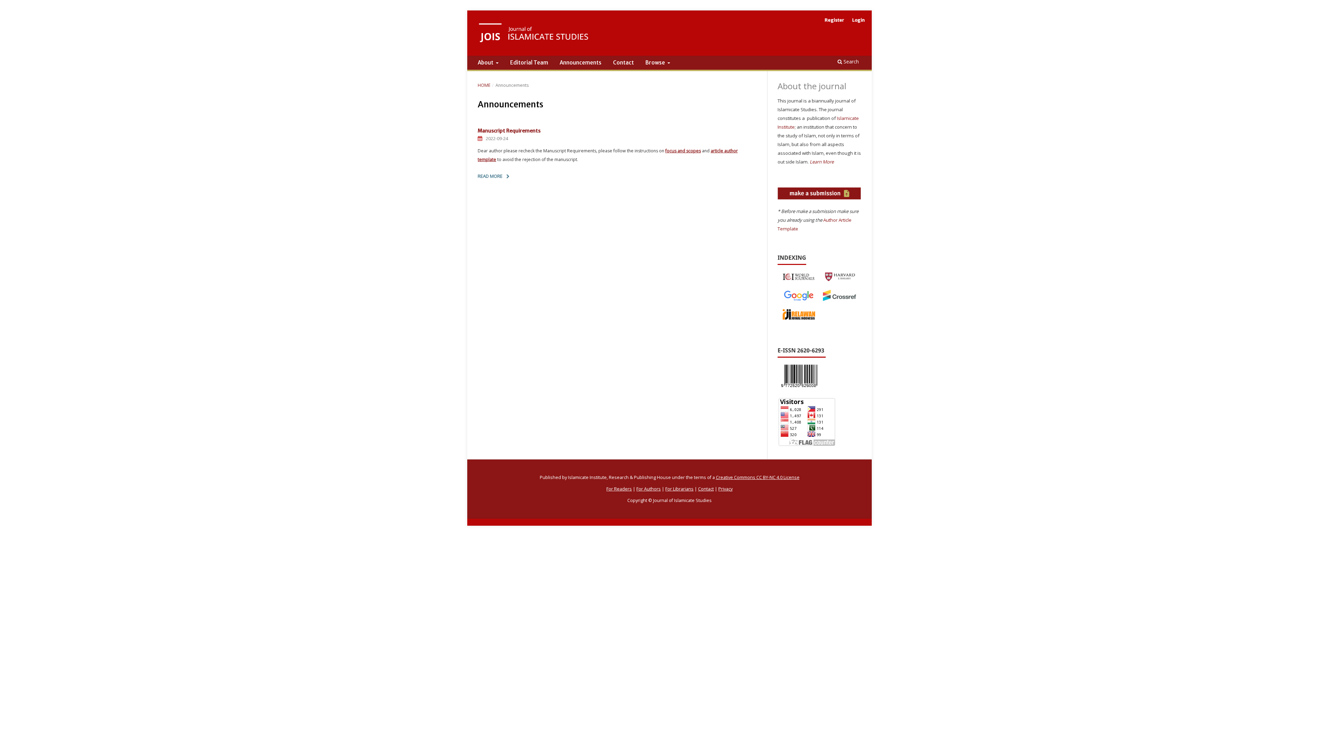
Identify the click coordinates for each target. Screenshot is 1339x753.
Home (484, 85)
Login (858, 20)
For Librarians (679, 489)
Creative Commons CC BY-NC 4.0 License (758, 477)
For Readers (619, 489)
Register (834, 20)
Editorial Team (529, 62)
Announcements (581, 62)
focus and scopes (683, 151)
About (486, 62)
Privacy (725, 489)
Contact (623, 62)
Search (850, 61)
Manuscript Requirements (509, 131)
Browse (655, 62)
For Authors (648, 489)
